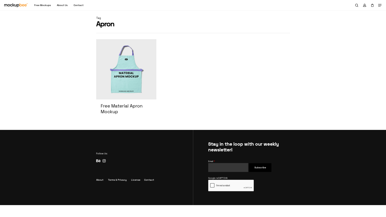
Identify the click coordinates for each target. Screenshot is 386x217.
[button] (380, 5)
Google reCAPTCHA (218, 178)
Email (211, 161)
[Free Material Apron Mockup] (126, 80)
